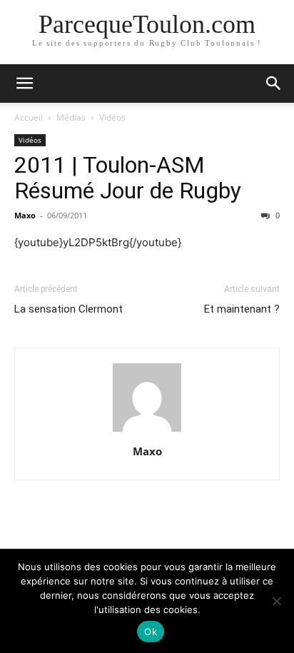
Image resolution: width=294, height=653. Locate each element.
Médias (71, 117)
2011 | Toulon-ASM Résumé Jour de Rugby (127, 177)
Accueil (28, 117)
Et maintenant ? (242, 309)
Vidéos (112, 117)
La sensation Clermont (68, 309)
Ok (150, 631)
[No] (276, 601)
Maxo (25, 215)
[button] (24, 83)
